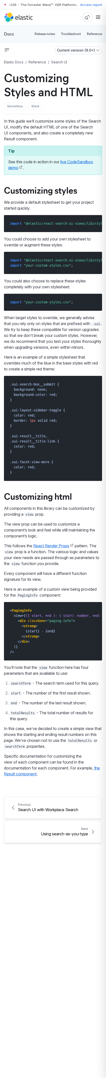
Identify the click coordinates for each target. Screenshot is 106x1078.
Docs (9, 34)
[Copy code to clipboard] (94, 223)
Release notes (45, 33)
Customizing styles (40, 190)
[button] (15, 106)
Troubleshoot (71, 33)
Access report (91, 5)
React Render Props (51, 545)
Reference (94, 33)
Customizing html (38, 496)
